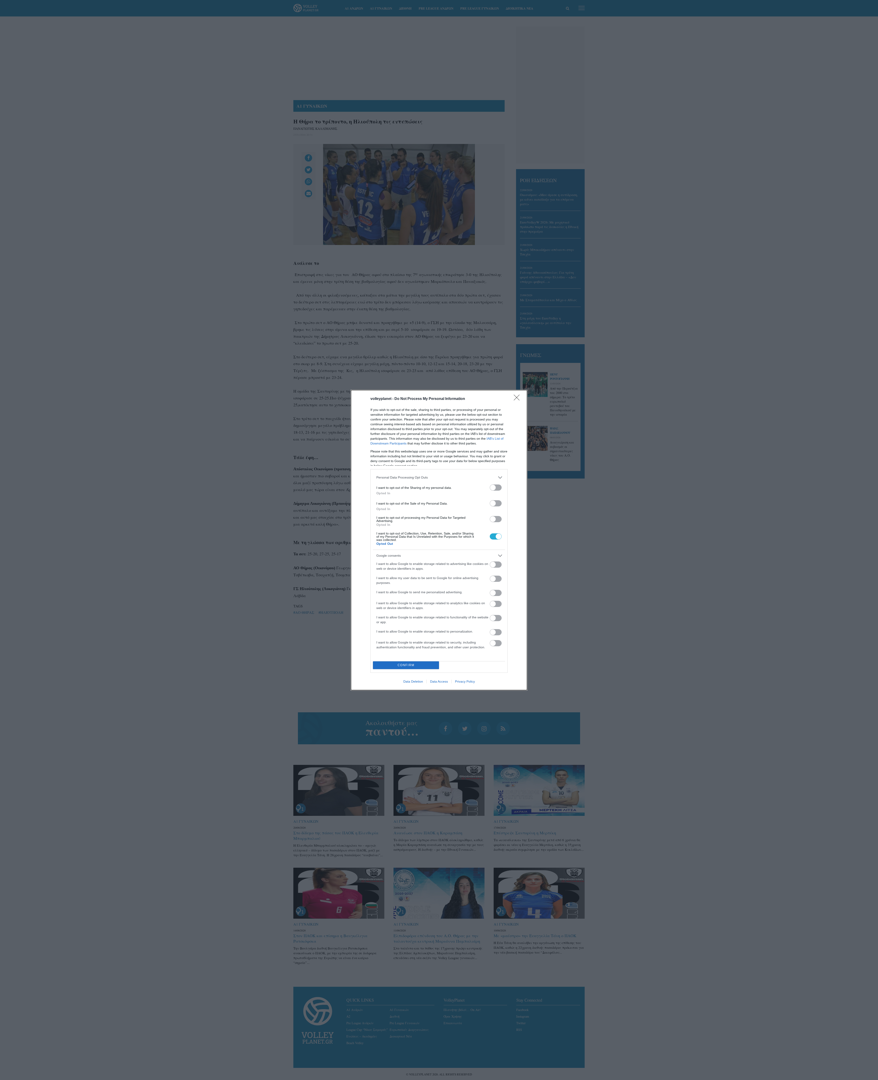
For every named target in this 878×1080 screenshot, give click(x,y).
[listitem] (439, 477)
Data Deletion (413, 681)
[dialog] (439, 540)
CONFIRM (406, 665)
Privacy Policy (465, 681)
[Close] (518, 399)
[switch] (496, 487)
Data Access (439, 681)
